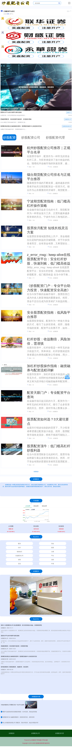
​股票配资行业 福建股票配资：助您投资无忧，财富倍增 (18, 717)
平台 (52, 555)
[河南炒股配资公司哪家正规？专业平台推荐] (31, 704)
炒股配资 (11, 733)
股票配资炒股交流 (67, 126)
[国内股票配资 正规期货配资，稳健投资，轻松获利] (36, 87)
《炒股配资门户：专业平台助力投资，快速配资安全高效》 (48, 287)
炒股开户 (69, 112)
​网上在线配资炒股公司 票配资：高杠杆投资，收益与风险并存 (20, 722)
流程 (52, 559)
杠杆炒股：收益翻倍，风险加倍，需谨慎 (48, 341)
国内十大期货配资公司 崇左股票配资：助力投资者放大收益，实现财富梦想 (21, 625)
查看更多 (36, 471)
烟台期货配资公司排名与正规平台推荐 (48, 176)
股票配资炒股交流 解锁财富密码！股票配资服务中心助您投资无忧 (21, 126)
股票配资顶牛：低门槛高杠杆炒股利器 (48, 447)
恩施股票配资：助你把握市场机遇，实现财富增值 (16, 119)
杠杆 (19, 547)
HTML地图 (45, 740)
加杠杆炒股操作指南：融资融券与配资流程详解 (48, 367)
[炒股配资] (15, 3)
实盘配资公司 (19, 555)
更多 (68, 11)
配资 (19, 543)
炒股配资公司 (68, 119)
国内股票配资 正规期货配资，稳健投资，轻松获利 (16, 109)
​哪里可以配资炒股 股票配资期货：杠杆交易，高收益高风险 (19, 712)
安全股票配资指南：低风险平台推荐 (48, 314)
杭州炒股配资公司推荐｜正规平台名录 (48, 149)
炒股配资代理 (59, 733)
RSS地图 (39, 740)
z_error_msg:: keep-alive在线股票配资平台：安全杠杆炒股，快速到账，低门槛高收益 (48, 258)
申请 (52, 563)
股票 (52, 547)
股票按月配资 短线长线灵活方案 (47, 229)
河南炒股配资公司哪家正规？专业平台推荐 (12, 705)
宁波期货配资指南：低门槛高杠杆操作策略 (48, 203)
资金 (52, 543)
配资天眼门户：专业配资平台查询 (48, 394)
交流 (19, 563)
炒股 (19, 559)
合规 (52, 551)
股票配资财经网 (40, 743)
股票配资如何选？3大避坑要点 (48, 421)
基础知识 (19, 551)
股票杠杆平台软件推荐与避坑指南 (11, 112)
